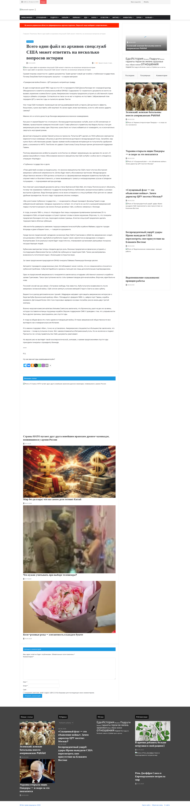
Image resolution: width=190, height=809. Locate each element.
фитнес (164, 67)
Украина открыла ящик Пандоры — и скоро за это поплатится (145, 152)
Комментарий (28, 657)
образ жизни (135, 65)
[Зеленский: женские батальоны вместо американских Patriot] (146, 96)
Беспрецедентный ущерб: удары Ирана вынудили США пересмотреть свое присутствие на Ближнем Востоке (145, 237)
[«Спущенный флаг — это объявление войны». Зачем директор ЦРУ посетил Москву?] (146, 174)
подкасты (130, 67)
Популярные (145, 75)
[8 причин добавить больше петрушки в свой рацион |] (152, 731)
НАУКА (93, 17)
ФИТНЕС (115, 17)
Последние (129, 75)
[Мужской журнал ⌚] (28, 9)
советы (148, 67)
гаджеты (130, 61)
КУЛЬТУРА (104, 17)
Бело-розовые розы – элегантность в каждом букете (53, 634)
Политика (33, 34)
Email (25, 686)
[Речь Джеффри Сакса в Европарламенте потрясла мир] (152, 762)
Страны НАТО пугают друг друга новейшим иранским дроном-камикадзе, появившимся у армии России (66, 438)
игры (127, 65)
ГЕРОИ (138, 17)
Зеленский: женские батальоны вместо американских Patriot (144, 47)
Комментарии (161, 75)
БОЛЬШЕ (148, 17)
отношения (150, 64)
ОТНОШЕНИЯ (41, 17)
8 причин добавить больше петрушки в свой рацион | (150, 744)
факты (159, 67)
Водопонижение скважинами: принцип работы (142, 279)
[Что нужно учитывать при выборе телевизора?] (69, 539)
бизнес (162, 59)
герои (138, 61)
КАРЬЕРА (65, 17)
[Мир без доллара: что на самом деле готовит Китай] (69, 472)
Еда (128, 58)
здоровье (158, 61)
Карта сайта (146, 805)
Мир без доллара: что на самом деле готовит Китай (52, 499)
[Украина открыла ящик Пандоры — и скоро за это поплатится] (146, 135)
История (137, 58)
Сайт (24, 689)
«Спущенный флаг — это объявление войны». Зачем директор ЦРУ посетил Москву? (144, 193)
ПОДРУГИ (54, 17)
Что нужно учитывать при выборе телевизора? (50, 575)
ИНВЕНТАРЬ (127, 17)
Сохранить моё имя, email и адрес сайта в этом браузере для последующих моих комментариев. (59, 693)
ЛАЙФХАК (76, 17)
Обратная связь (157, 805)
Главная (26, 34)
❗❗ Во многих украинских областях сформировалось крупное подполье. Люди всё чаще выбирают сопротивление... (64, 25)
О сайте (167, 805)
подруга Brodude (140, 67)
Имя (25, 682)
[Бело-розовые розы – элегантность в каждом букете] (69, 607)
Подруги (154, 58)
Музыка (146, 59)
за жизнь (147, 61)
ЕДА (85, 17)
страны (154, 67)
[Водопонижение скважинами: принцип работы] (146, 262)
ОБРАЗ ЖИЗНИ (26, 17)
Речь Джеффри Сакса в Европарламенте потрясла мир (150, 776)
